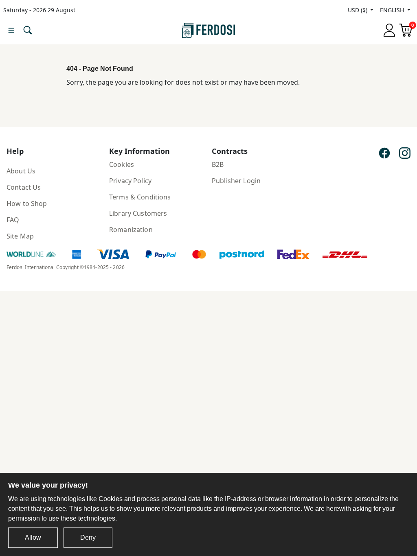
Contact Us (24, 187)
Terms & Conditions (140, 197)
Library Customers (138, 213)
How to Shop (27, 203)
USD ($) (358, 10)
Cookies (121, 164)
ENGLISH (393, 10)
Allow (33, 537)
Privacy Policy (130, 180)
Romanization (131, 229)
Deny (88, 537)
